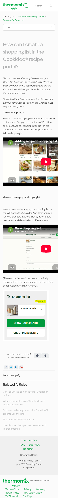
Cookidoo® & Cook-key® (14, 20)
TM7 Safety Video (33, 492)
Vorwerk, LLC (9, 16)
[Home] (13, 8)
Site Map (27, 496)
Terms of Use (12, 489)
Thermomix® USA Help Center (30, 16)
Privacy (27, 489)
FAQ (22, 444)
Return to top (10, 375)
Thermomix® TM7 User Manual (18, 419)
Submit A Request (31, 447)
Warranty (40, 489)
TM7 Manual (11, 496)
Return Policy (12, 492)
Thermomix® (29, 440)
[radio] (37, 355)
